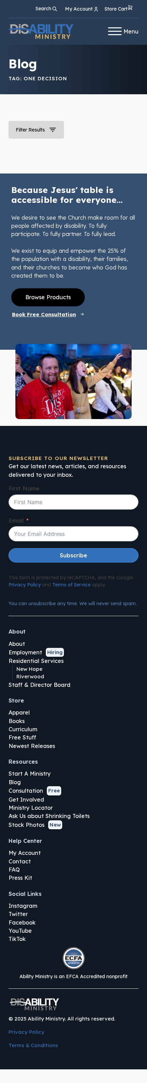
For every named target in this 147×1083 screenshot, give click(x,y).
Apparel (19, 712)
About (17, 643)
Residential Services (36, 660)
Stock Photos (26, 824)
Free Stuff (22, 737)
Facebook (22, 922)
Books (17, 721)
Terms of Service (71, 585)
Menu (130, 31)
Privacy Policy (25, 585)
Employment (25, 652)
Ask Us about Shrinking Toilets (49, 816)
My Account (25, 852)
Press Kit (20, 877)
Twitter (18, 914)
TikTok (17, 938)
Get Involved (26, 799)
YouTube (20, 930)
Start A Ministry (30, 773)
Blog (15, 782)
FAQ (14, 869)
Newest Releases (32, 745)
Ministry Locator (31, 807)
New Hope (29, 669)
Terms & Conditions (33, 1045)
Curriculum (23, 729)
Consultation (26, 790)
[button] (119, 9)
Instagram (23, 905)
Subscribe (73, 555)
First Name (24, 488)
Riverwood (30, 676)
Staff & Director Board (39, 684)
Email (16, 520)
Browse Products (48, 297)
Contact (20, 861)
